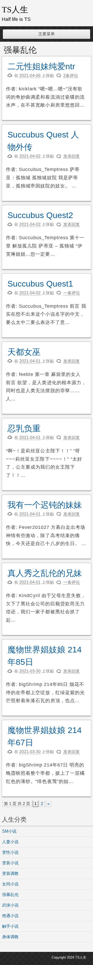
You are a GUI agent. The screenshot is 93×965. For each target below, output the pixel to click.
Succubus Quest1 (40, 283)
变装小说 (10, 863)
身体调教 (10, 937)
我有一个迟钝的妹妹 (44, 505)
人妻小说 (10, 842)
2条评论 (70, 75)
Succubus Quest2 (40, 215)
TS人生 (15, 9)
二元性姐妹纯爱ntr (41, 66)
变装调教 (10, 873)
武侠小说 (10, 905)
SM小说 (9, 831)
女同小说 (10, 884)
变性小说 (10, 852)
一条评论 (71, 293)
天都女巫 (24, 352)
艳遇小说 (10, 916)
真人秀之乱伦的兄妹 (44, 573)
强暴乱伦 (10, 894)
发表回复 (71, 156)
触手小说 (10, 926)
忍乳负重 (24, 428)
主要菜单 (46, 34)
